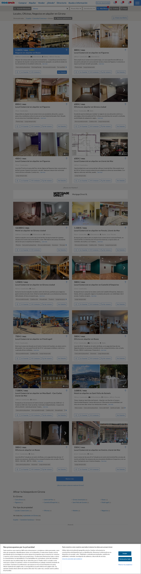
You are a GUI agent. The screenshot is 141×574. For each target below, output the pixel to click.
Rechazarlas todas (125, 559)
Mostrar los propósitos (125, 564)
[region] (70, 559)
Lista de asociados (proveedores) (72, 559)
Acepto (125, 553)
